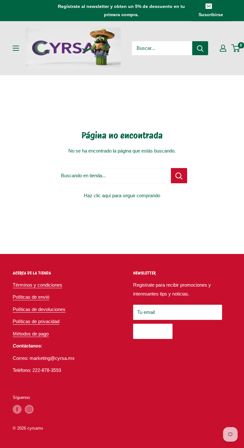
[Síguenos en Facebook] (17, 409)
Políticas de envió (31, 297)
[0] (236, 48)
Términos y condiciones (37, 285)
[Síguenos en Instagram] (29, 409)
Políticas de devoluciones (39, 309)
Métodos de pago (31, 333)
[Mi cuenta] (223, 48)
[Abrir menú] (16, 48)
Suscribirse (211, 14)
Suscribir (153, 331)
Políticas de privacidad (36, 321)
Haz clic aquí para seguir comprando (122, 195)
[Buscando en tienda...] (179, 175)
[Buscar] (200, 48)
